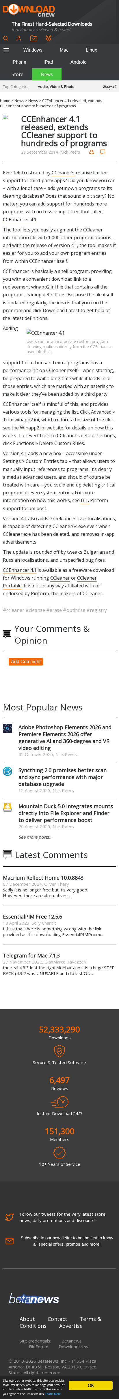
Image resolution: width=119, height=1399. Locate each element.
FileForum (38, 1346)
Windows (32, 50)
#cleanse (35, 610)
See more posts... (35, 837)
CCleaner (60, 578)
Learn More (53, 1394)
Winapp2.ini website (41, 428)
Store (17, 74)
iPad (48, 62)
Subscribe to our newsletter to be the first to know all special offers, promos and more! (67, 1241)
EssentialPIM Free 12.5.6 (32, 916)
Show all (109, 86)
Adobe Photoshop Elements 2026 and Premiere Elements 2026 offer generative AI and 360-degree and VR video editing (64, 737)
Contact (57, 1318)
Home (5, 100)
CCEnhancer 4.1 (19, 219)
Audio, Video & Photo (56, 86)
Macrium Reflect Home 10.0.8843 (43, 877)
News (47, 74)
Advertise (71, 1325)
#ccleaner (14, 610)
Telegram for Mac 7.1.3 (31, 955)
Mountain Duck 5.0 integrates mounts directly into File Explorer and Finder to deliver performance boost (65, 813)
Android (78, 62)
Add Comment (25, 661)
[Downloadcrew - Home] (29, 10)
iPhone (19, 62)
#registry (96, 610)
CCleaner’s (63, 172)
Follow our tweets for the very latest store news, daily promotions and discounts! (62, 1217)
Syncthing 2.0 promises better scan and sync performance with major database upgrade (62, 777)
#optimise (74, 610)
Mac (64, 50)
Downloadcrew (73, 1346)
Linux (91, 50)
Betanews (72, 1341)
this (85, 500)
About (27, 1318)
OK (91, 1385)
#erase (54, 610)
